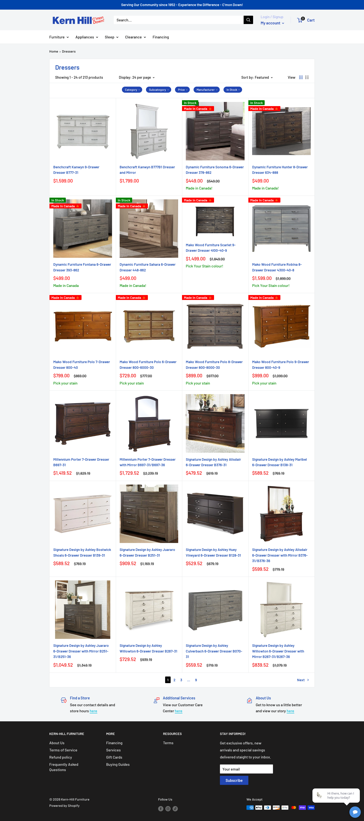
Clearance (133, 36)
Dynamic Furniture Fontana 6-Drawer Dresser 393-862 (82, 267)
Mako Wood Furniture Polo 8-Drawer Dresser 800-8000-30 (214, 364)
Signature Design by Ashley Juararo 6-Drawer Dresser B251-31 (147, 552)
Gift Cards (114, 757)
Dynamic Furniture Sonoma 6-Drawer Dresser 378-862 (215, 170)
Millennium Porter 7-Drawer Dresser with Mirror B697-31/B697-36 (148, 462)
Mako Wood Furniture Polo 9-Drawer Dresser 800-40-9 (280, 364)
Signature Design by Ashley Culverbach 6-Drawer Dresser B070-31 (214, 651)
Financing (161, 36)
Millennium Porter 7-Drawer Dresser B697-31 (81, 462)
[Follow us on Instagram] (168, 808)
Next (301, 680)
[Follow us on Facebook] (160, 808)
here (93, 710)
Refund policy (60, 757)
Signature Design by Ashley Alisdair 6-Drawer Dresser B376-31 (213, 462)
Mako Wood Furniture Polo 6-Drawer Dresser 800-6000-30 (148, 364)
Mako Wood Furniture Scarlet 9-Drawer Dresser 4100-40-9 (211, 247)
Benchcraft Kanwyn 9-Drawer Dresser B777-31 (76, 170)
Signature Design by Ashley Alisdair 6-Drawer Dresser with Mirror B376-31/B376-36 (280, 555)
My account (271, 22)
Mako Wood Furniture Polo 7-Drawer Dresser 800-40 (81, 364)
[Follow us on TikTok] (175, 808)
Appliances (84, 36)
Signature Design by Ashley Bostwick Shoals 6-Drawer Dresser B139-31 (82, 552)
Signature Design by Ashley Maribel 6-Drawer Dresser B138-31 (279, 462)
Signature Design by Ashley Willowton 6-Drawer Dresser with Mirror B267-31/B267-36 (278, 651)
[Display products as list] (307, 77)
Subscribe (234, 780)
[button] (132, 89)
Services (113, 750)
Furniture (57, 36)
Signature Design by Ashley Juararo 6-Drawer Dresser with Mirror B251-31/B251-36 (81, 651)
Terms (168, 742)
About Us (56, 742)
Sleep (109, 36)
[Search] (248, 20)
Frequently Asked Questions (63, 767)
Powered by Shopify (64, 805)
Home (53, 51)
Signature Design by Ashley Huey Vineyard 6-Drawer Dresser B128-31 (213, 552)
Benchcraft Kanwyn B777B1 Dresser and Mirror (147, 170)
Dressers (69, 51)
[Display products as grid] (301, 77)
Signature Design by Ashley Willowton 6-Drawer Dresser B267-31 (148, 648)
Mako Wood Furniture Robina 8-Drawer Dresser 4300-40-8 (277, 267)
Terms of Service (63, 750)
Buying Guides (118, 764)
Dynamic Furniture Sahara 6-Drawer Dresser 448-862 (148, 267)
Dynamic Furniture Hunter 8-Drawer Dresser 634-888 (280, 170)
